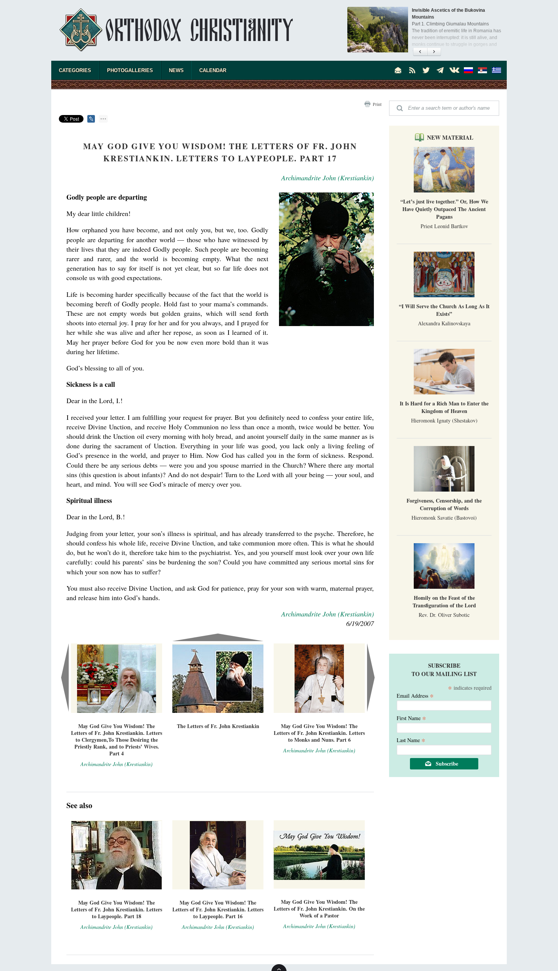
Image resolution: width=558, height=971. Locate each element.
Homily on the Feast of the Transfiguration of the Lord (444, 601)
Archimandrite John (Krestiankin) (327, 177)
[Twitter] (426, 70)
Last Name (411, 740)
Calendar (212, 70)
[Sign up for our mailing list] (398, 70)
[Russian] (468, 70)
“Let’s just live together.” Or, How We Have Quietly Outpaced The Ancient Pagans (444, 209)
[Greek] (496, 70)
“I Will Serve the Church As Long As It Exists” (444, 310)
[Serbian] (482, 70)
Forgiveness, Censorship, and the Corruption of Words (444, 504)
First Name (411, 718)
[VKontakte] (454, 70)
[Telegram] (440, 70)
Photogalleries (130, 70)
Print (377, 104)
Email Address (415, 695)
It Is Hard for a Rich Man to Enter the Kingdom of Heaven (444, 407)
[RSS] (412, 70)
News (176, 70)
